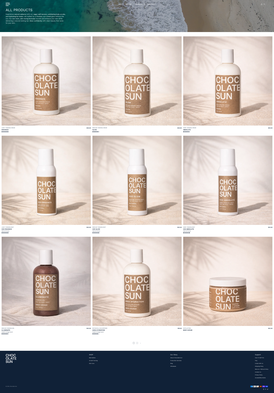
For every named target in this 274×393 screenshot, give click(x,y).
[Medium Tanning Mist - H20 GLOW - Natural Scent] (137, 180)
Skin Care (91, 363)
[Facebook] (265, 389)
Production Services (175, 360)
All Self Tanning (93, 360)
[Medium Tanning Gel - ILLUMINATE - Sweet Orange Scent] (46, 281)
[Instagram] (263, 389)
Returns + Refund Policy (261, 369)
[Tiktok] (267, 389)
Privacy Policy (259, 375)
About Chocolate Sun (176, 357)
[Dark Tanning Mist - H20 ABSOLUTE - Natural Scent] (227, 180)
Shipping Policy (259, 366)
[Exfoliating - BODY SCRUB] (227, 281)
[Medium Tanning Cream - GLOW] (137, 80)
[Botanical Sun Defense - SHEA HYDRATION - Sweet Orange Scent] (137, 281)
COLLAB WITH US (140, 4)
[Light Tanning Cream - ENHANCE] (46, 80)
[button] (264, 4)
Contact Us (258, 372)
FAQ (256, 360)
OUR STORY (128, 4)
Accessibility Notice (260, 377)
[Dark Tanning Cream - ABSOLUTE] (227, 80)
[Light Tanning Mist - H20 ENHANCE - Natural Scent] (46, 180)
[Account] (261, 4)
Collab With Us (259, 363)
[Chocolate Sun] (8, 4)
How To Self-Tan (259, 357)
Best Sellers (92, 357)
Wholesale (173, 366)
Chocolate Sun (13, 386)
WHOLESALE (151, 4)
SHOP (120, 4)
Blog (171, 363)
